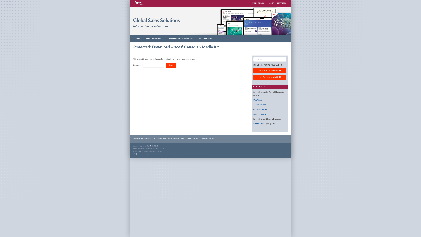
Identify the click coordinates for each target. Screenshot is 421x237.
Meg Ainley (257, 100)
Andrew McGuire (259, 105)
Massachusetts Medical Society (149, 146)
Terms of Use (193, 139)
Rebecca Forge (258, 124)
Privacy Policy (208, 139)
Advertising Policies (142, 139)
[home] (210, 20)
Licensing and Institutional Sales (169, 139)
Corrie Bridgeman (260, 109)
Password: (137, 65)
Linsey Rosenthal (259, 114)
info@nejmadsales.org (140, 154)
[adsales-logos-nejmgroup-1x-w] (138, 1)
